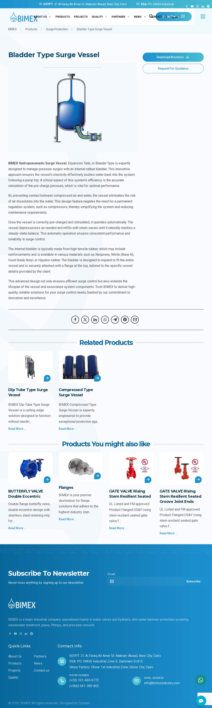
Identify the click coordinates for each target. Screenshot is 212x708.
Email (111, 574)
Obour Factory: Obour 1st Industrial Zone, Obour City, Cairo (111, 667)
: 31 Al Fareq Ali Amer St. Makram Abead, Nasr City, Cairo (85, 4)
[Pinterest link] (208, 7)
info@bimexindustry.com (162, 683)
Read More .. (16, 428)
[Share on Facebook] (76, 320)
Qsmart (84, 703)
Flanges (66, 487)
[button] (203, 16)
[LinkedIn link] (203, 7)
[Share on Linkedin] (96, 320)
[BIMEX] (24, 16)
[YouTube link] (192, 7)
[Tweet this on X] (86, 320)
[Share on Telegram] (116, 320)
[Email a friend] (136, 320)
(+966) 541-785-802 (84, 686)
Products (31, 29)
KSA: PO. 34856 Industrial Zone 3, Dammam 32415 (106, 661)
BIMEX (12, 29)
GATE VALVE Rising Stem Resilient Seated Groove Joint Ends (180, 496)
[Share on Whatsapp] (106, 320)
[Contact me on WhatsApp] (200, 680)
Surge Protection (57, 29)
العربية (175, 16)
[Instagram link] (197, 7)
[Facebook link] (186, 7)
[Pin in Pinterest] (126, 320)
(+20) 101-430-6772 (84, 680)
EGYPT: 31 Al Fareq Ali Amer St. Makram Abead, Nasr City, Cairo (115, 656)
